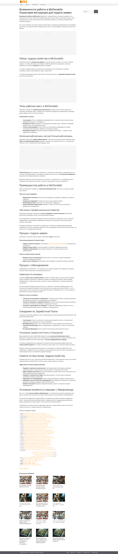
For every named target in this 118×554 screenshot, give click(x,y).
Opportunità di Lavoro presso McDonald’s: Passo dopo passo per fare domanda (38, 427)
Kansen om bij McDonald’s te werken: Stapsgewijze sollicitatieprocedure (39, 433)
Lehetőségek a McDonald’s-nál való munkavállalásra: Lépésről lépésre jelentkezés (39, 431)
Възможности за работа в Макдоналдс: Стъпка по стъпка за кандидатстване (40, 449)
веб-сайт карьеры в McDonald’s (57, 243)
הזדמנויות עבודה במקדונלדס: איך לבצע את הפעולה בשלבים (42, 451)
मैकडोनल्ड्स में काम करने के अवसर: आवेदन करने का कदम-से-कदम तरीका (33, 457)
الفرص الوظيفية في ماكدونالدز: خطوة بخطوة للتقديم (44, 454)
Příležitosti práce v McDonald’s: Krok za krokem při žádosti (35, 419)
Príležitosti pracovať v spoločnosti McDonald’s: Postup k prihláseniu (38, 440)
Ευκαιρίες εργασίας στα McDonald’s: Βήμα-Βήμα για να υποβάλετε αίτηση (39, 447)
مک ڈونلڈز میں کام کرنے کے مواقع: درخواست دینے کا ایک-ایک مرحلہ (42, 453)
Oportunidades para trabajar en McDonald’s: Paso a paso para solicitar (37, 414)
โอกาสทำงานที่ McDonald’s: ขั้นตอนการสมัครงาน (33, 459)
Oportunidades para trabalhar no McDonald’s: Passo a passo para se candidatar (40, 437)
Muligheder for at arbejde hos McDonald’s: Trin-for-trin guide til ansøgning (37, 420)
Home (21, 4)
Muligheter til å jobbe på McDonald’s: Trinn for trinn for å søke (34, 434)
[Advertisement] (48, 43)
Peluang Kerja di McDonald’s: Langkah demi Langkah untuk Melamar (41, 416)
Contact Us (43, 4)
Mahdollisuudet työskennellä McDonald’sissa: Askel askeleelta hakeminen (37, 441)
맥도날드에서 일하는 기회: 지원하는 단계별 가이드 (32, 464)
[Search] (96, 11)
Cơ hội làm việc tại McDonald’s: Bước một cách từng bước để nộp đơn (38, 444)
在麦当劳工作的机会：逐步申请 (30, 461)
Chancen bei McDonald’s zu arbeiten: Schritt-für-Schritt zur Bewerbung (37, 421)
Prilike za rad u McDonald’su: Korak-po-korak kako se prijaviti (36, 426)
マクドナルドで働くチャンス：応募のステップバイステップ (34, 460)
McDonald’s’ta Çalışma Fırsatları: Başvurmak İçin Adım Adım (34, 446)
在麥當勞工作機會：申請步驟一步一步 (31, 463)
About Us (27, 4)
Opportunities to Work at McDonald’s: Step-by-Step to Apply (35, 413)
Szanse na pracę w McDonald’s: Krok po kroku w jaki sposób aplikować (36, 436)
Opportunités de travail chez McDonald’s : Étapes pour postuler (36, 424)
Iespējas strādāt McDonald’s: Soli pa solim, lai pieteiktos (34, 429)
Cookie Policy (94, 552)
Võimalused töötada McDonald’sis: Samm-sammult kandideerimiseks (36, 423)
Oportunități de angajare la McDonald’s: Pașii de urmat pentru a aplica (37, 439)
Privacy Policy (35, 4)
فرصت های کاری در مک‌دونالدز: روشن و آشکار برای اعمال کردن (42, 456)
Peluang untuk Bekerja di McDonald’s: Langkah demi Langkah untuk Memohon (42, 417)
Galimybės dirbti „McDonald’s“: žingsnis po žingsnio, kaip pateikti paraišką (38, 430)
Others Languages (24, 468)
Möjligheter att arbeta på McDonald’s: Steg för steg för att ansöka (36, 443)
